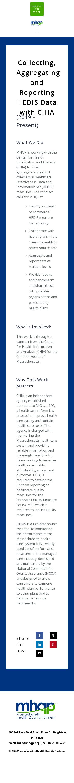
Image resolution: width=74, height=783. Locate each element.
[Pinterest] (53, 644)
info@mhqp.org (28, 743)
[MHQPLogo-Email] (37, 22)
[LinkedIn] (39, 644)
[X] (53, 635)
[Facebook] (39, 635)
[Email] (39, 653)
